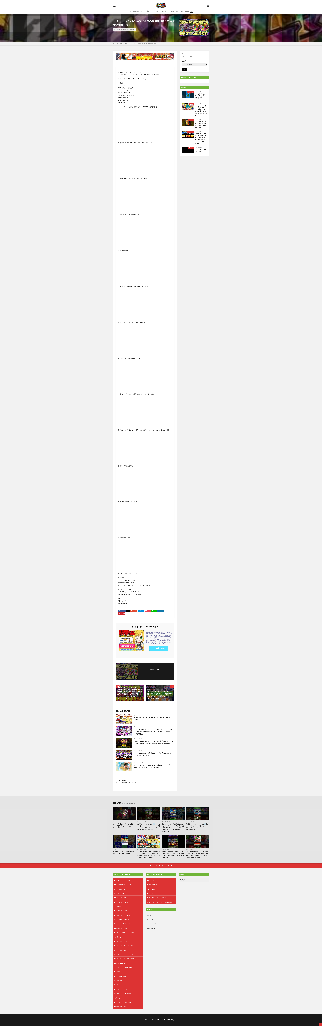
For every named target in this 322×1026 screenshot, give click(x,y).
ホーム (129, 11)
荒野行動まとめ (119, 893)
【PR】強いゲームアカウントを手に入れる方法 (160, 902)
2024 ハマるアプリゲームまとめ (123, 880)
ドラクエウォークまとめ (121, 902)
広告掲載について (152, 884)
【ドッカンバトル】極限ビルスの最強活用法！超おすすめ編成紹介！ (140, 43)
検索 (184, 69)
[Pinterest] (121, 613)
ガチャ (177, 11)
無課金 (187, 11)
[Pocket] (148, 611)
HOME (116, 43)
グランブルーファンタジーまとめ (124, 945)
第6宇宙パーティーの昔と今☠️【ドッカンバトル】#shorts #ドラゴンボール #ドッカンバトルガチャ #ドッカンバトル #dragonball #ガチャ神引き (148, 826)
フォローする (156, 671)
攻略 (191, 11)
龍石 (182, 11)
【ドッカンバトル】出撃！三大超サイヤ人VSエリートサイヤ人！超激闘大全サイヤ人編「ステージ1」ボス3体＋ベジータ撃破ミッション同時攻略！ (148, 854)
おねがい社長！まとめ (121, 941)
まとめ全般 (136, 11)
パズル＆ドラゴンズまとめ (122, 919)
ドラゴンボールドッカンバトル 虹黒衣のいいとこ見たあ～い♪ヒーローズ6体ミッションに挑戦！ (153, 766)
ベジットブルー (164, 11)
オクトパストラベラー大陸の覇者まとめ (126, 958)
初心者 (156, 11)
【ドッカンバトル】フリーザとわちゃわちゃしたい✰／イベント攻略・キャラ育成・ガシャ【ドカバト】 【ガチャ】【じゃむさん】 (154, 731)
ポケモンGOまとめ (120, 963)
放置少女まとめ (119, 937)
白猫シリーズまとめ (120, 897)
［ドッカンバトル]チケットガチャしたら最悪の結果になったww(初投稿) (201, 124)
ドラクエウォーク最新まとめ (123, 1002)
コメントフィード (151, 924)
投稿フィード (150, 919)
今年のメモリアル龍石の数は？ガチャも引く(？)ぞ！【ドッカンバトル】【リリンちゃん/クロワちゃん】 (201, 110)
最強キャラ (150, 11)
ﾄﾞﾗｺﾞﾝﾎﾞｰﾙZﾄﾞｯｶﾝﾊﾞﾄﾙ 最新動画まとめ (166, 1020)
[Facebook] (122, 611)
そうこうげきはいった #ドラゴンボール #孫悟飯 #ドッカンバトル (201, 96)
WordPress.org (151, 928)
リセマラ (171, 11)
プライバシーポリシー (154, 893)
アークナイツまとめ (120, 906)
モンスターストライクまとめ (123, 910)
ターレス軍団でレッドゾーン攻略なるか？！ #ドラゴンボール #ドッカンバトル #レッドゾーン (124, 825)
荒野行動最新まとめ (120, 1006)
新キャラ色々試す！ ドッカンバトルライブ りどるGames (152, 718)
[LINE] (154, 611)
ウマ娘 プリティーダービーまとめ (124, 954)
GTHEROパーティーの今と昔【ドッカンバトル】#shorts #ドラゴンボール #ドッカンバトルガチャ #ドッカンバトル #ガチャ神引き (173, 854)
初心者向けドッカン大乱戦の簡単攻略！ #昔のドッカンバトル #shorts (124, 852)
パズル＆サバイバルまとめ (122, 928)
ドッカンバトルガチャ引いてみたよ (200, 150)
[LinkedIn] (160, 611)
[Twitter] (128, 611)
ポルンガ (142, 11)
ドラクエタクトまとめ (121, 950)
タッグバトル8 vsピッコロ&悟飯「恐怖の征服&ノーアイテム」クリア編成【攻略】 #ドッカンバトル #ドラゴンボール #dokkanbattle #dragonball (197, 854)
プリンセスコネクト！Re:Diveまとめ (125, 967)
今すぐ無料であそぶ (159, 648)
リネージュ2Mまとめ (121, 976)
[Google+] (133, 611)
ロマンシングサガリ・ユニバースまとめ (126, 932)
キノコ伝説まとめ (120, 889)
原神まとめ (118, 998)
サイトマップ (151, 880)
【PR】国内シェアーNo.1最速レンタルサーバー (160, 897)
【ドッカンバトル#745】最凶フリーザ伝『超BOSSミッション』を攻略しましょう (154, 754)
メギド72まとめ (119, 971)
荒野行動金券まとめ (120, 980)
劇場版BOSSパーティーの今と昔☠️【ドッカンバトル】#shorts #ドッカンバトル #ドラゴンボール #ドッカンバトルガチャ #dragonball (197, 826)
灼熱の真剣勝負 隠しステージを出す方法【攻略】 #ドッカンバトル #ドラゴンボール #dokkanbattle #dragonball (153, 742)
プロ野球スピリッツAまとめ (122, 915)
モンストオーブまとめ (121, 989)
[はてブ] (141, 611)
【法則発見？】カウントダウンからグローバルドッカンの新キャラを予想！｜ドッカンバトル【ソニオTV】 (200, 138)
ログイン (131, 782)
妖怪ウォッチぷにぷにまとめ (123, 985)
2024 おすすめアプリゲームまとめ (124, 884)
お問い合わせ (151, 889)
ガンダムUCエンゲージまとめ (123, 993)
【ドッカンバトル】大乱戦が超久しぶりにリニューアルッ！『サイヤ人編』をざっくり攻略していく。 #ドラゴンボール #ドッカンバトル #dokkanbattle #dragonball (173, 827)
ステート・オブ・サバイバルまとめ (124, 924)
